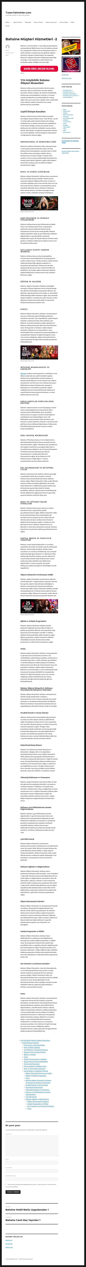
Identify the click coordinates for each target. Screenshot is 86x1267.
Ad (7, 1159)
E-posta (9, 1167)
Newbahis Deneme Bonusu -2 (71, 95)
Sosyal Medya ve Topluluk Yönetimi (36, 1071)
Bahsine (65, 113)
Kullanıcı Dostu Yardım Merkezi (35, 1052)
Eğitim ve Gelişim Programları (36, 1076)
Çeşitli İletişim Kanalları (30, 1043)
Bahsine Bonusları (68, 115)
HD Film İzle (9, 1244)
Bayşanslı (65, 116)
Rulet (7, 26)
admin (7, 50)
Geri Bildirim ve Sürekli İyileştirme (36, 1050)
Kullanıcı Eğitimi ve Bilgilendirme (37, 1099)
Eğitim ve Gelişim (30, 1054)
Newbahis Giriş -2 (67, 90)
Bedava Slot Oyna (66, 78)
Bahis (7, 22)
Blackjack (28, 22)
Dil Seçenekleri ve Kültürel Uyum (35, 1066)
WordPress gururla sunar (26, 1259)
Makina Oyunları (51, 22)
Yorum (8, 1134)
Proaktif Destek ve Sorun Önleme (37, 1085)
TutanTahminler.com (18, 12)
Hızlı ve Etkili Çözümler (32, 1047)
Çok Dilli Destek (31, 1097)
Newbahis (66, 141)
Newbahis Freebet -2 (68, 92)
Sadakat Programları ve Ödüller (38, 1104)
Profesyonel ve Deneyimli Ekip (34, 1045)
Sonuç (26, 1057)
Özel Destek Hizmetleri (32, 1064)
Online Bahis (63, 22)
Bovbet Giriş (70, 151)
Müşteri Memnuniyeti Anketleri (38, 1101)
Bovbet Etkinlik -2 (68, 97)
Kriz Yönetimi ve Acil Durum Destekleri (40, 1106)
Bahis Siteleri (17, 22)
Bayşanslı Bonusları (68, 118)
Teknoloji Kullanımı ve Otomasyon (37, 1090)
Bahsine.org (9, 1240)
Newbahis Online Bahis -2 (70, 94)
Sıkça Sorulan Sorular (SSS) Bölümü (36, 1061)
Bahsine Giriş (9, 1247)
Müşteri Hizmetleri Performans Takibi (39, 1073)
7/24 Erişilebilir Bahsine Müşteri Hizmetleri (35, 1040)
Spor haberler (67, 132)
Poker (72, 22)
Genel (64, 123)
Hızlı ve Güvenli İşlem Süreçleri (34, 1068)
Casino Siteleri (38, 22)
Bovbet (64, 151)
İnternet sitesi (11, 1176)
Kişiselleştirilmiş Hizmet (34, 1087)
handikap (65, 125)
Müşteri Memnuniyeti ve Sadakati (35, 1059)
